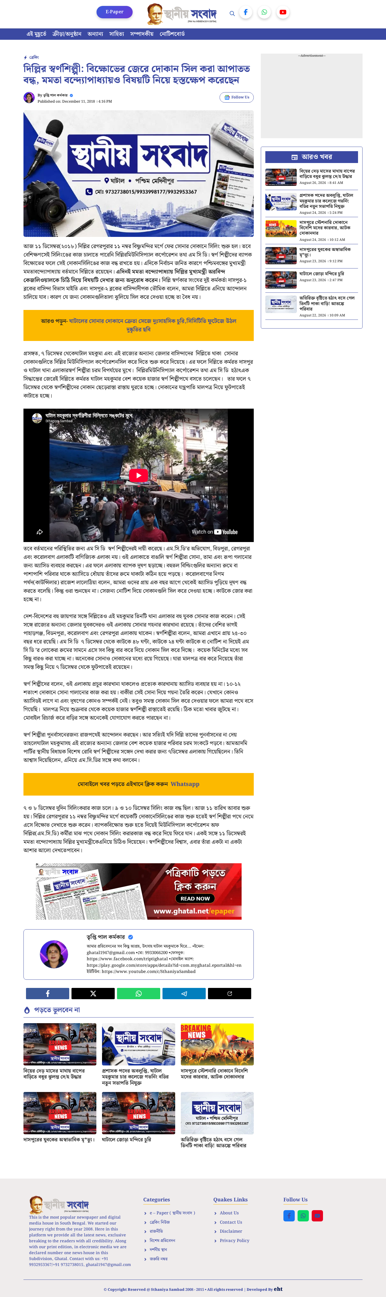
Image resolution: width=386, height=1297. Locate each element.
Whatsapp (185, 784)
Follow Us (240, 97)
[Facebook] (245, 12)
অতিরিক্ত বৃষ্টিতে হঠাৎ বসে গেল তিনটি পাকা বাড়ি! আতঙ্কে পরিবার (213, 1143)
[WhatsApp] (264, 12)
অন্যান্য (95, 34)
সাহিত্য (116, 34)
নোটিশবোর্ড (172, 34)
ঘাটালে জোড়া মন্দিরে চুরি (126, 1140)
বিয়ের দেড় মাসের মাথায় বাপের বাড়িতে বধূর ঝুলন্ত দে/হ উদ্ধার (54, 1074)
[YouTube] (283, 12)
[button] (232, 14)
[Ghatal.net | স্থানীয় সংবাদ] (183, 14)
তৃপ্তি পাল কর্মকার (55, 95)
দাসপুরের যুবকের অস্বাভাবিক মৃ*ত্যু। (59, 1140)
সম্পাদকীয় (141, 34)
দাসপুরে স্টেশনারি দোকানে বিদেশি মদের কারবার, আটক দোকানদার (214, 1074)
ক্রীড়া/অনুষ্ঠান (67, 34)
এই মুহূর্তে (36, 34)
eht (278, 1289)
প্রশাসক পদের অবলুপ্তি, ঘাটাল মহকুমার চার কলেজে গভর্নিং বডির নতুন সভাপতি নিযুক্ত (135, 1077)
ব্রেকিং (34, 57)
